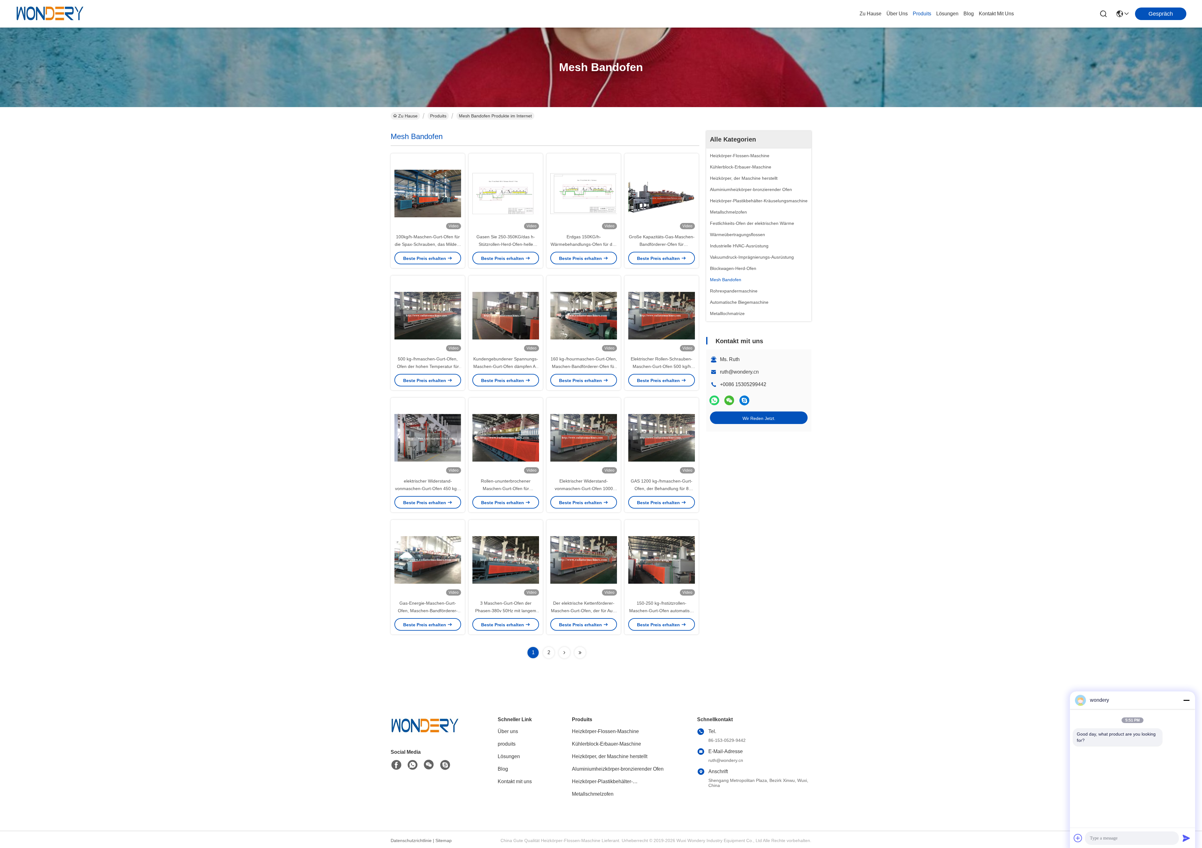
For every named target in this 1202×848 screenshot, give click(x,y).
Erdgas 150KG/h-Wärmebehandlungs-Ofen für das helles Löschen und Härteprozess (584, 244)
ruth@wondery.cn (739, 372)
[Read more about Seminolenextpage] (564, 652)
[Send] (1186, 838)
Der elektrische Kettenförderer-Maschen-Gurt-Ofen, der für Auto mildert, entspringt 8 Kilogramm (583, 611)
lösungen (947, 13)
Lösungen (509, 756)
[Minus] (1186, 700)
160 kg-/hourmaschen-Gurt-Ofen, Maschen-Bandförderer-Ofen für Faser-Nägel (584, 366)
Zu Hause (870, 13)
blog (968, 13)
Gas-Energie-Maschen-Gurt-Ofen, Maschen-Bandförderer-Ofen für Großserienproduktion (427, 611)
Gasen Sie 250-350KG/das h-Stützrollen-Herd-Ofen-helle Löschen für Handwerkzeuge (505, 244)
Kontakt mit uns (515, 781)
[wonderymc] (744, 400)
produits (922, 13)
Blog (503, 769)
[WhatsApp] (714, 400)
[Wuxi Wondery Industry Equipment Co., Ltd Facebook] (396, 765)
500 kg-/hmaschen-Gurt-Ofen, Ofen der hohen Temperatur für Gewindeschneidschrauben (428, 366)
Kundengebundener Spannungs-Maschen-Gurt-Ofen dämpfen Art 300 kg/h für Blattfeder (505, 366)
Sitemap (443, 840)
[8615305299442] (412, 765)
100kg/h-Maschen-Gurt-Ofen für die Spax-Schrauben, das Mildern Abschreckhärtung (428, 244)
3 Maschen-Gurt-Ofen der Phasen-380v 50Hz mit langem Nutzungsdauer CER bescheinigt (506, 611)
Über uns (897, 13)
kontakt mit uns (996, 13)
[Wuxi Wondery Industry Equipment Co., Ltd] (50, 13)
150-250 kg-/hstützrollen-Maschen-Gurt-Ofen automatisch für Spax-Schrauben (661, 611)
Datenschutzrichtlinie (411, 840)
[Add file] (1078, 838)
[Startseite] (425, 733)
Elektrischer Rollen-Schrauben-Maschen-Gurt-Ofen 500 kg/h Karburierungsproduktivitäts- (661, 366)
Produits (438, 115)
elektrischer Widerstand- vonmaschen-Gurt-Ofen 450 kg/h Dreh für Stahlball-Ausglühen (427, 488)
